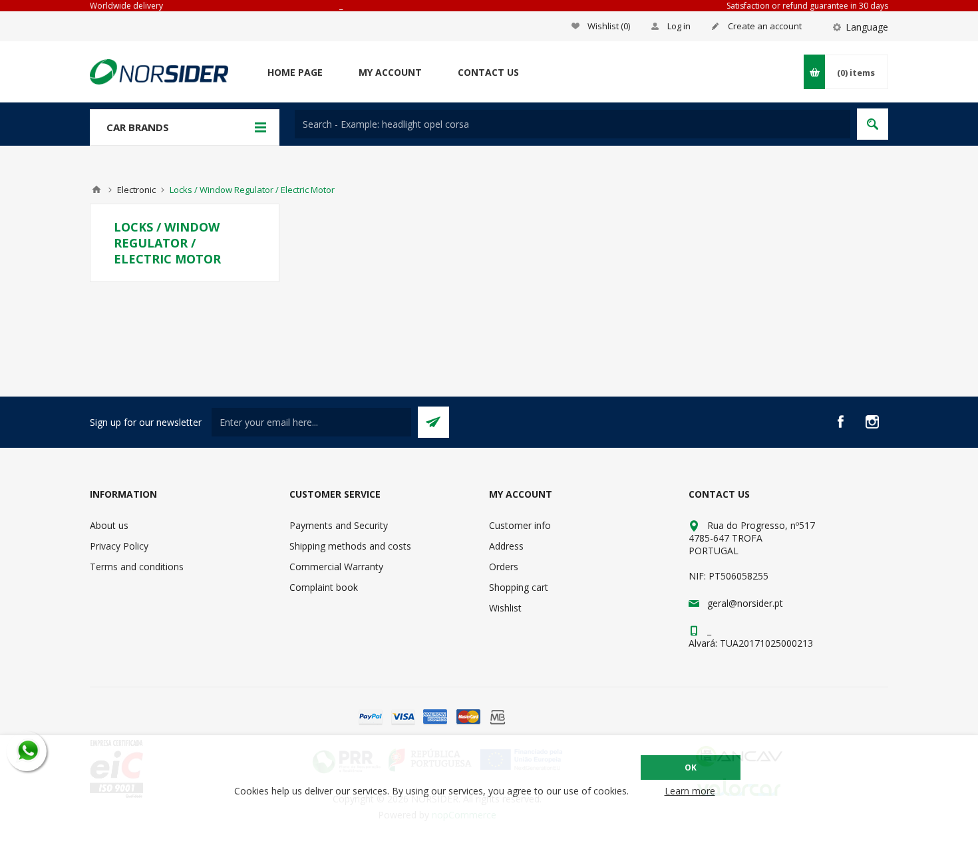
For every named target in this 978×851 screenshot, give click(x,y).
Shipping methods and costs (350, 546)
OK (691, 767)
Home (96, 189)
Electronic (136, 190)
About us (109, 525)
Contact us (488, 72)
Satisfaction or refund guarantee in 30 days (807, 5)
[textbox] (572, 124)
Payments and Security (338, 525)
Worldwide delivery (126, 5)
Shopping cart (518, 587)
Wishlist (505, 607)
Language (867, 27)
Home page (295, 72)
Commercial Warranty (336, 566)
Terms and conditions (137, 566)
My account (390, 72)
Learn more (690, 790)
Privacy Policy (119, 546)
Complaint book (323, 587)
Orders (503, 566)
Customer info (520, 525)
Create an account (765, 26)
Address (506, 546)
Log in (679, 26)
